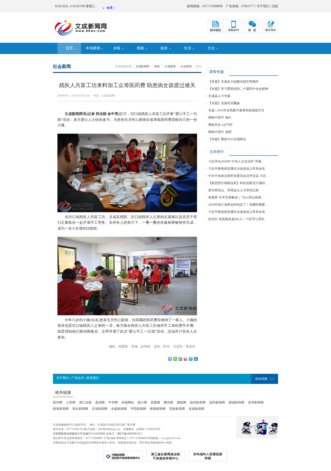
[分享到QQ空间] (180, 359)
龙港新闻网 (196, 408)
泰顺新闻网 (158, 408)
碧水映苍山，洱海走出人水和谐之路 (233, 190)
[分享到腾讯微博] (191, 359)
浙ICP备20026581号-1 (130, 433)
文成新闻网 (142, 66)
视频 (140, 48)
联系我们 (92, 378)
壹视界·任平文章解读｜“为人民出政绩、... (237, 197)
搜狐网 (181, 402)
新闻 (157, 66)
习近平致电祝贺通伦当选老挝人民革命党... (238, 168)
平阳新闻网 (138, 408)
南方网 (142, 402)
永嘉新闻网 (119, 408)
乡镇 (116, 48)
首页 (69, 48)
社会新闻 (186, 66)
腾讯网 (168, 402)
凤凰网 (155, 402)
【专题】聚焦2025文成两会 (227, 139)
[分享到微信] (175, 359)
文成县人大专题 (219, 96)
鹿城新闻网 (236, 402)
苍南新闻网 (177, 408)
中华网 (113, 402)
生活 (187, 48)
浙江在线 (85, 402)
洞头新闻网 (80, 408)
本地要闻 (93, 48)
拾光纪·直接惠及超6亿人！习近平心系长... (237, 219)
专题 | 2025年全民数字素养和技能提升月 (236, 110)
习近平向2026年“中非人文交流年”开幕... (236, 161)
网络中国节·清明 (219, 132)
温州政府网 (198, 402)
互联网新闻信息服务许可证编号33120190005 (79, 433)
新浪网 (100, 402)
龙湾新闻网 (256, 402)
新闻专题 (216, 72)
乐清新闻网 (99, 408)
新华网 (57, 402)
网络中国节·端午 (219, 117)
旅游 (164, 48)
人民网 (70, 402)
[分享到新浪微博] (186, 359)
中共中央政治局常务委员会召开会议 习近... (238, 176)
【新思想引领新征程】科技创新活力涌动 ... (238, 183)
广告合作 (77, 378)
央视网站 (127, 402)
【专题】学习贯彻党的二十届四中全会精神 (238, 88)
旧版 (275, 6)
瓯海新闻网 (61, 408)
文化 (211, 48)
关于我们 (263, 6)
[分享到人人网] (196, 359)
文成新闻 (170, 66)
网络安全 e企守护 (220, 124)
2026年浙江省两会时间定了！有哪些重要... (238, 204)
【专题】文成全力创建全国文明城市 (233, 81)
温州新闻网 (217, 402)
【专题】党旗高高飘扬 (224, 103)
